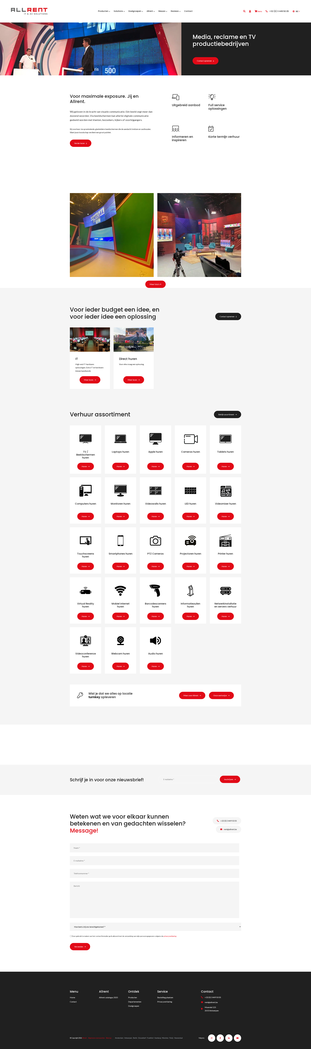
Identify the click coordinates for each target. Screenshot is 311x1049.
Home (72, 997)
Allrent (84, 1038)
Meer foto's (155, 284)
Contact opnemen (204, 61)
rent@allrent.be (230, 829)
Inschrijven (228, 779)
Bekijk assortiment (226, 414)
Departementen (134, 1001)
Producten (132, 997)
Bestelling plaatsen (165, 997)
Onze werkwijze (220, 695)
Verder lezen (79, 143)
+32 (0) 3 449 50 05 (228, 821)
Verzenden (78, 946)
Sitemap (108, 1038)
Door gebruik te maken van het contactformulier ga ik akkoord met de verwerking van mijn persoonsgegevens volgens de (124, 936)
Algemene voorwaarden (96, 1038)
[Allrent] (29, 11)
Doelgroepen (133, 1006)
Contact (73, 1001)
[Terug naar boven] (306, 1044)
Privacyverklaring (164, 1001)
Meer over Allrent (190, 695)
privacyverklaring (170, 936)
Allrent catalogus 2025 (108, 997)
